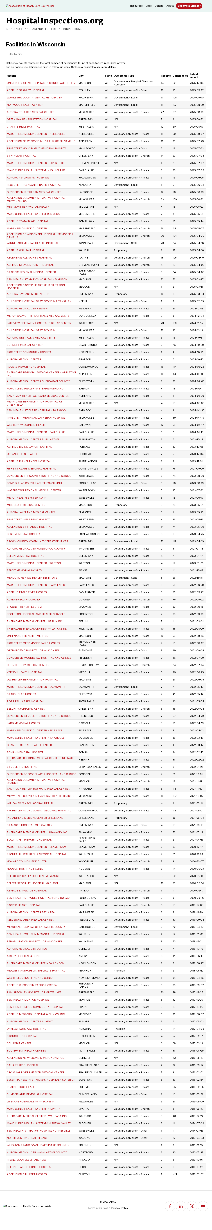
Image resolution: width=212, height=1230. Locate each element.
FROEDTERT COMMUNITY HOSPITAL (30, 352)
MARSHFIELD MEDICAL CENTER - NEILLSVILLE (36, 133)
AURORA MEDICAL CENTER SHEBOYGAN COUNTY (38, 381)
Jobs (149, 5)
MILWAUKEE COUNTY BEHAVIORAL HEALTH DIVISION (40, 796)
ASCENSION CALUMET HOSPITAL (28, 1174)
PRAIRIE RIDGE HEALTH (21, 1087)
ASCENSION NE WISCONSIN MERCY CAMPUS (35, 1057)
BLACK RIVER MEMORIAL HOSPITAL (29, 839)
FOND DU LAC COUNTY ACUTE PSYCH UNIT (34, 483)
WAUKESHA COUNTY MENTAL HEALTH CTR (34, 97)
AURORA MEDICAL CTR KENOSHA (28, 308)
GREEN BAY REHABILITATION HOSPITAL (32, 119)
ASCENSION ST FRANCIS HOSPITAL (29, 526)
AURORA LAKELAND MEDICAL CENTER (31, 512)
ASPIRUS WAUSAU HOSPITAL (26, 250)
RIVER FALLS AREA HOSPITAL (25, 701)
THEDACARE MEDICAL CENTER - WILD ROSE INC (37, 628)
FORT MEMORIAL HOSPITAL (24, 534)
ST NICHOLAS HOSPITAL (22, 694)
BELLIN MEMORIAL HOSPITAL (25, 555)
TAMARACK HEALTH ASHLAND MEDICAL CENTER (38, 395)
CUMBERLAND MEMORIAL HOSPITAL (30, 1094)
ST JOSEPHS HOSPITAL (22, 766)
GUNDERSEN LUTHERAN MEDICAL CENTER (34, 192)
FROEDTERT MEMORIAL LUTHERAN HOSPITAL (36, 417)
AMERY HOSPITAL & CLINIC (24, 956)
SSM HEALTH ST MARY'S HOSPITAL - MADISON (37, 279)
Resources (136, 5)
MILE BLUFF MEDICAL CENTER (26, 504)
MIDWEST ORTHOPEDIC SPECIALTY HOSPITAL (36, 970)
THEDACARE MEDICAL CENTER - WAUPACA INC (37, 1116)
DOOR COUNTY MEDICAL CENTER (28, 665)
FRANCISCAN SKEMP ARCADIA (26, 1159)
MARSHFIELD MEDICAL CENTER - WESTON (34, 563)
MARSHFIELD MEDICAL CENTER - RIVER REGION (37, 163)
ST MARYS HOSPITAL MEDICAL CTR (29, 825)
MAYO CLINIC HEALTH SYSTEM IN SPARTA (34, 1108)
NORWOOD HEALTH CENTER (25, 104)
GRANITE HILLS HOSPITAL (23, 126)
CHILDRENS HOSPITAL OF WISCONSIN (31, 330)
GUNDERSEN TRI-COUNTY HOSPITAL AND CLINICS (39, 475)
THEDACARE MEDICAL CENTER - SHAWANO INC (37, 832)
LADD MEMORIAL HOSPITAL (24, 723)
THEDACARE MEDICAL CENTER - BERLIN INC (35, 621)
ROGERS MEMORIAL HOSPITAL (26, 366)
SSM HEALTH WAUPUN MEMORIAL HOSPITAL (36, 934)
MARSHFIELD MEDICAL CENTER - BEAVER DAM (36, 846)
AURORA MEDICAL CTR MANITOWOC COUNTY (36, 548)
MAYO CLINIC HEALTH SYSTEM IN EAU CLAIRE (36, 170)
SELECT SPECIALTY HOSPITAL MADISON (32, 883)
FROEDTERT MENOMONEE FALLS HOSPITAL (34, 643)
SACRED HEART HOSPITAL (23, 905)
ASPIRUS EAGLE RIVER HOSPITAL (28, 592)
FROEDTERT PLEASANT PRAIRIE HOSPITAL (34, 184)
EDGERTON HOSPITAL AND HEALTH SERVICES (36, 614)
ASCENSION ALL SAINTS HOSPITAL (29, 257)
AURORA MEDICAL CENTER (24, 359)
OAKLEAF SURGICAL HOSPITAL (26, 1028)
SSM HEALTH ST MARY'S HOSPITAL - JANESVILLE (38, 1130)
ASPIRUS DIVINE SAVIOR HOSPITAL (29, 446)
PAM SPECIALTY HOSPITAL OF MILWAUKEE (34, 992)
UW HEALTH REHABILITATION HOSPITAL (32, 679)
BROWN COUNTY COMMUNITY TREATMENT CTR (37, 541)
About (170, 5)
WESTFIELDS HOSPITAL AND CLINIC (29, 977)
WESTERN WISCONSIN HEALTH (26, 424)
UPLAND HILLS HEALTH (22, 454)
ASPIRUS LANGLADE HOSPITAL (27, 890)
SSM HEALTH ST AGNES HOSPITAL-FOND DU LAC (38, 897)
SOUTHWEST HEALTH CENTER (26, 1050)
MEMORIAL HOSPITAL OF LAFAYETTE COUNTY (36, 926)
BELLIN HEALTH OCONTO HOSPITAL (29, 1167)
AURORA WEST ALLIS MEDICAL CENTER (32, 337)
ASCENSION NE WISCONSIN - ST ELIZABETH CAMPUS (41, 141)
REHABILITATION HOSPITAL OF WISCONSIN (34, 941)
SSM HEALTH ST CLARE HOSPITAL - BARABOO (36, 410)
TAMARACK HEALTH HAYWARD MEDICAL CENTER (38, 788)
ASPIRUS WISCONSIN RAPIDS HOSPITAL (32, 985)
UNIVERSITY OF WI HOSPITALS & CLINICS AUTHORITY (41, 83)
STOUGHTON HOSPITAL (22, 1036)
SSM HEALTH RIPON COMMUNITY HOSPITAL (35, 1006)
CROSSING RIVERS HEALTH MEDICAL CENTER (35, 1072)
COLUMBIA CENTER (19, 1043)
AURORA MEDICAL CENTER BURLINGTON (33, 439)
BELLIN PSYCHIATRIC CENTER (26, 708)
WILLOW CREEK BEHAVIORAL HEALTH (30, 803)
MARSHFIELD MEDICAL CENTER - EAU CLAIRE (36, 432)
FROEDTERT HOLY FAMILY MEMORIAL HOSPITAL (37, 148)
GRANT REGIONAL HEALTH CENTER (29, 745)
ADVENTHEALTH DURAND (23, 599)
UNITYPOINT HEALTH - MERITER (27, 635)
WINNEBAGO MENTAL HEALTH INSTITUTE (33, 243)
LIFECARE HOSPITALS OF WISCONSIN (30, 1101)
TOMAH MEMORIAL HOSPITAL (26, 752)
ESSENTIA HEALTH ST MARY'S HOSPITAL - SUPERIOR (41, 1079)
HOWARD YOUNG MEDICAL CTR (27, 861)
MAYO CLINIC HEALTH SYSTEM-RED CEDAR (34, 213)
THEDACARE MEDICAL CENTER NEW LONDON (35, 963)
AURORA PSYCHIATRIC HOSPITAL (28, 177)
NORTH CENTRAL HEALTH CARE (27, 1137)
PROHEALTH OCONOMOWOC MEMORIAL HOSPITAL (39, 810)
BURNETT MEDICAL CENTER (25, 344)
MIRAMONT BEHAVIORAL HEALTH (28, 206)
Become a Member (189, 5)
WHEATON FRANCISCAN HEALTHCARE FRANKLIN (38, 1145)
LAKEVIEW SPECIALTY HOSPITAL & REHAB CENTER (39, 323)
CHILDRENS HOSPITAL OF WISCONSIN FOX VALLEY (39, 301)
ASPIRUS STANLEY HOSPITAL (26, 90)
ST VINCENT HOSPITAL (21, 155)
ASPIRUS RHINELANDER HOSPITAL (29, 461)
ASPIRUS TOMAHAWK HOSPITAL (27, 221)
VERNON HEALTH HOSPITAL (24, 672)
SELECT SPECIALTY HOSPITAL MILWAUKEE (34, 876)
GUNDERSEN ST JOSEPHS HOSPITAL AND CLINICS (39, 715)
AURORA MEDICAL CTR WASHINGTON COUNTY (37, 1152)
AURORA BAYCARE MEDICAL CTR (28, 294)
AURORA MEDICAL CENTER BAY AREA (31, 912)
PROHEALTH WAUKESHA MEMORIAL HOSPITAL (36, 854)
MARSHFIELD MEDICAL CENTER (27, 228)
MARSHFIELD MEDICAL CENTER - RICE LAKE (35, 730)
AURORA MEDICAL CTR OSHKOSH (28, 948)
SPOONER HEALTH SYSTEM (24, 606)
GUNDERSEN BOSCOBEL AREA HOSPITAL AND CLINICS (41, 774)
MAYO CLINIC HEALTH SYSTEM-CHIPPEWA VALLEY (39, 1123)
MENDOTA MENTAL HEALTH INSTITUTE (32, 577)
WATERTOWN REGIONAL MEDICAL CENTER (34, 490)
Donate (159, 5)
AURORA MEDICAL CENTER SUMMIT (30, 1021)
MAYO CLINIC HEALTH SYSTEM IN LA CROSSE (36, 737)
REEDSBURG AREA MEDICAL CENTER (30, 919)
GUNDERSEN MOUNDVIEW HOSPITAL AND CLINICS (39, 657)
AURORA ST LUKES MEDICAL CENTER (30, 112)
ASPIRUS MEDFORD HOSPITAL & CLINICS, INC (36, 1014)
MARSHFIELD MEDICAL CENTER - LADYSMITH (36, 686)
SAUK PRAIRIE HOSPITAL (23, 1065)
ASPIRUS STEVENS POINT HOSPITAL (30, 264)
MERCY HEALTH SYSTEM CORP (26, 497)
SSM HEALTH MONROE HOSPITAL (28, 999)
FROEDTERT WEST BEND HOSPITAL (29, 519)
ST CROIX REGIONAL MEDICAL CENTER (31, 272)
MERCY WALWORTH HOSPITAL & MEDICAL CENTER (39, 315)
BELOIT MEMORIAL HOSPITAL (25, 570)
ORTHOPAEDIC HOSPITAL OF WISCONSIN (33, 650)
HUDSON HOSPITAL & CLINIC (25, 868)
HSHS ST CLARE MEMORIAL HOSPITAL (31, 468)
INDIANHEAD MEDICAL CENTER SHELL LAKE (35, 817)
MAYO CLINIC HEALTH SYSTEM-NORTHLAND (35, 388)
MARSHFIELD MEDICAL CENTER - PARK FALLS (36, 585)
